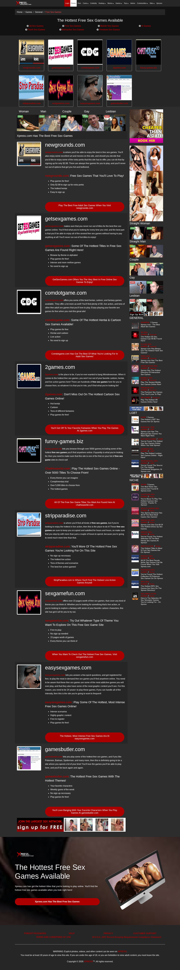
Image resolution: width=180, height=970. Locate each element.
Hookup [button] (102, 3)
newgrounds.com (31, 68)
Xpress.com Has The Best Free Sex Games (57, 901)
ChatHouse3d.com (57, 468)
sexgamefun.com (60, 103)
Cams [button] (85, 3)
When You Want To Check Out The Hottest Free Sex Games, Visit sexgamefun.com (84, 655)
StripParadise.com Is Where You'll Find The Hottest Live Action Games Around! (85, 581)
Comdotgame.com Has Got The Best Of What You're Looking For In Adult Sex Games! (84, 355)
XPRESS (122, 951)
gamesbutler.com (119, 103)
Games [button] (118, 3)
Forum (73, 3)
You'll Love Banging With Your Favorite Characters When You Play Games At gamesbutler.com (84, 811)
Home (20, 12)
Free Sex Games (53, 12)
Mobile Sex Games (109, 26)
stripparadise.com (32, 103)
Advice (132, 3)
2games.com (119, 68)
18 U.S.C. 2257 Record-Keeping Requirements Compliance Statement (126, 937)
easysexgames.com (90, 103)
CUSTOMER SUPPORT (144, 933)
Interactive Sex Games (72, 29)
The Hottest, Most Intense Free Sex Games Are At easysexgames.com (84, 737)
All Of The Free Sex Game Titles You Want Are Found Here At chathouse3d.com (84, 503)
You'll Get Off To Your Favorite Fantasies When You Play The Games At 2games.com (84, 429)
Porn (79, 3)
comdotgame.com (90, 68)
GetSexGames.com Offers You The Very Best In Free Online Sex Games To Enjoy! (85, 280)
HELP (72, 933)
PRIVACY (108, 933)
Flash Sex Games (36, 29)
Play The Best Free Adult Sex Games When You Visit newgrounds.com (85, 206)
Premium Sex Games (109, 29)
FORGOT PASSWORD (35, 933)
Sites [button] (152, 3)
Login (67, 3)
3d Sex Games (36, 26)
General (39, 12)
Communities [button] (142, 3)
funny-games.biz (148, 68)
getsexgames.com (61, 68)
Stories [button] (110, 3)
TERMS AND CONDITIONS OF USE (53, 937)
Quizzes (159, 3)
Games (28, 12)
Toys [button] (126, 3)
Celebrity (93, 3)
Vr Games (146, 26)
